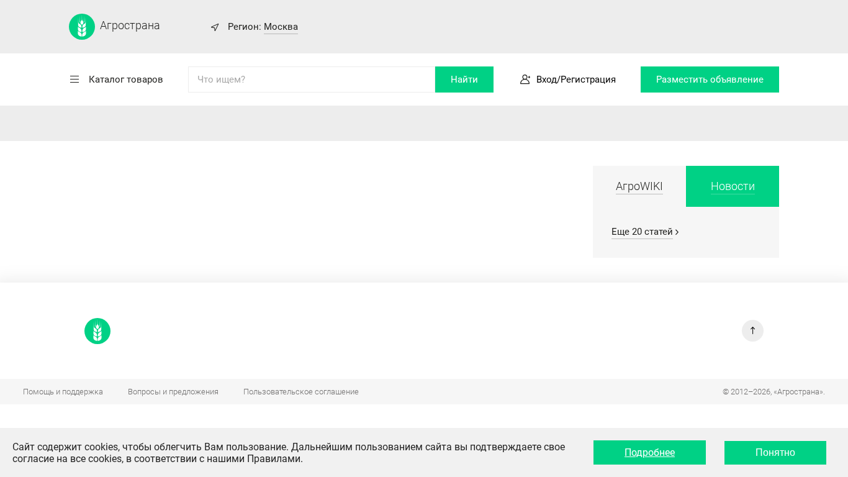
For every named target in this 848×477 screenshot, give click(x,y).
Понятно (775, 452)
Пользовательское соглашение (301, 391)
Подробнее (650, 452)
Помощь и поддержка (63, 391)
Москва (281, 26)
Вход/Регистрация (576, 79)
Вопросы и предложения (173, 391)
